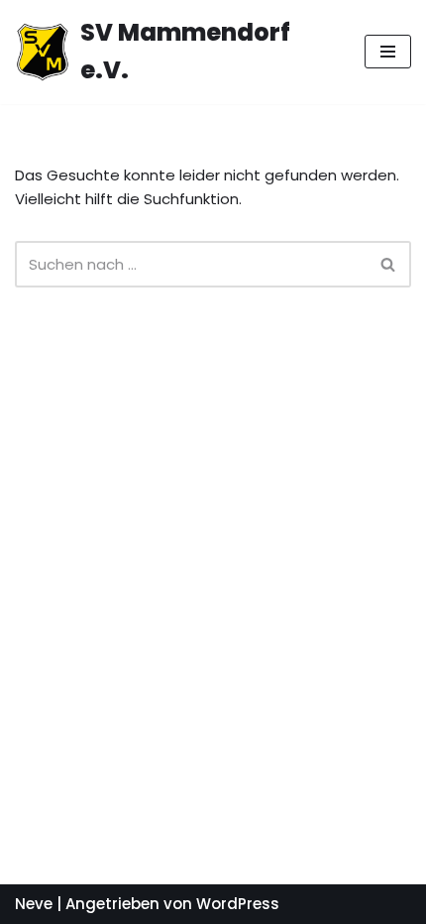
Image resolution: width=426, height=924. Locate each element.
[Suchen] (389, 264)
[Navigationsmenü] (388, 51)
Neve (34, 903)
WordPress (237, 903)
